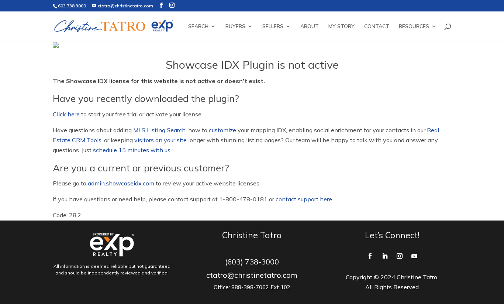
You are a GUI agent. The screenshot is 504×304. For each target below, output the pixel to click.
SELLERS (272, 27)
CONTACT (376, 27)
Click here (66, 114)
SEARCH (198, 27)
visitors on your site (160, 140)
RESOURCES (414, 27)
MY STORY (341, 27)
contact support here (304, 199)
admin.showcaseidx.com (121, 183)
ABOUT (309, 27)
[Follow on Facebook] (370, 256)
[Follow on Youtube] (414, 256)
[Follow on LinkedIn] (385, 256)
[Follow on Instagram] (399, 256)
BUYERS (235, 27)
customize (222, 130)
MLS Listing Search (159, 130)
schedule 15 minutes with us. (132, 150)
